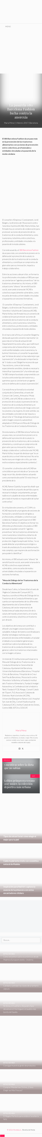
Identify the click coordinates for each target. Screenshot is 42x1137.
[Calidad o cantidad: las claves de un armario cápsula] (21, 991)
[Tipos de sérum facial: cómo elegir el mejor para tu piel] (21, 842)
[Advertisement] (21, 51)
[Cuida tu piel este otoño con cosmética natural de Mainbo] (21, 866)
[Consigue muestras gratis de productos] (21, 1067)
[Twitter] (23, 749)
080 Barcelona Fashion (28, 250)
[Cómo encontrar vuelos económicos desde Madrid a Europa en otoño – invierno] (21, 962)
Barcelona (33, 123)
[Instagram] (19, 749)
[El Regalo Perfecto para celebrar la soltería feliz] (21, 1121)
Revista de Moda (28, 1130)
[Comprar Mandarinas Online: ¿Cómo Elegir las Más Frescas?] (21, 1092)
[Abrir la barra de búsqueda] (38, 26)
